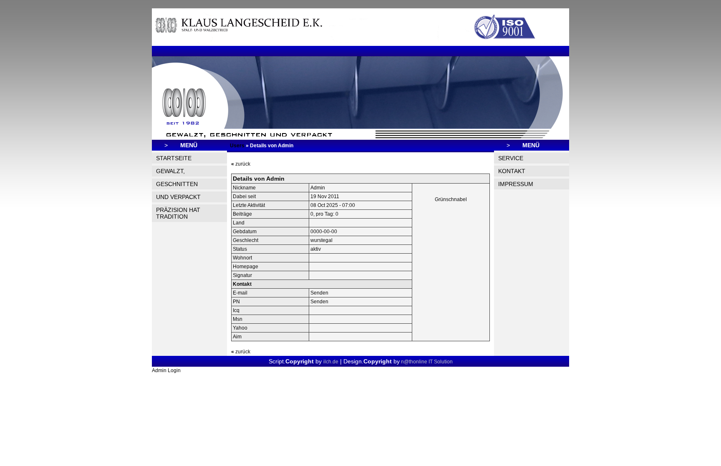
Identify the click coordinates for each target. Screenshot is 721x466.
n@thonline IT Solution (426, 362)
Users (237, 146)
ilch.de (330, 362)
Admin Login (166, 370)
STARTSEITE (174, 158)
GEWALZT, (170, 171)
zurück (240, 164)
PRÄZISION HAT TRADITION (178, 213)
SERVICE (510, 158)
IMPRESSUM (515, 184)
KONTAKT (511, 171)
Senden (319, 293)
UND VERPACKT (178, 197)
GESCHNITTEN (177, 184)
